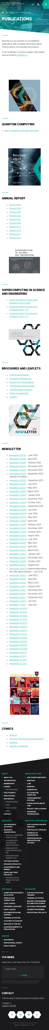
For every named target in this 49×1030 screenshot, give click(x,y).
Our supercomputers (36, 777)
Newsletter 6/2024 (17, 506)
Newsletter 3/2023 (17, 546)
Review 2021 (15, 219)
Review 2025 (15, 205)
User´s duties (10, 909)
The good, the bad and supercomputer (26, 739)
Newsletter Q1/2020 (18, 619)
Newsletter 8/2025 (17, 466)
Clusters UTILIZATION (13, 921)
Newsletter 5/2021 (17, 590)
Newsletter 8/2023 (17, 528)
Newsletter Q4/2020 (18, 608)
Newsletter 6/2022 (17, 565)
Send (24, 975)
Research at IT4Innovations (21, 382)
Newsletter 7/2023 (17, 532)
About (12, 12)
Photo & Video (11, 808)
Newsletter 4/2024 (17, 513)
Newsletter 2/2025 (17, 491)
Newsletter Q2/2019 (18, 630)
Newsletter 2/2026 (17, 459)
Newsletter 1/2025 (17, 495)
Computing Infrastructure (20, 378)
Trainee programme (35, 909)
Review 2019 (15, 227)
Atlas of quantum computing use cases (21, 130)
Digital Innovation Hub (18, 393)
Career (7, 787)
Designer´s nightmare (18, 746)
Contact (7, 814)
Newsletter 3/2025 (17, 488)
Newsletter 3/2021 (17, 597)
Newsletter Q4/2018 (18, 638)
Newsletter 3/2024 (17, 517)
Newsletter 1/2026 (17, 462)
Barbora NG (32, 790)
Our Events (9, 940)
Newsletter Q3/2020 (18, 612)
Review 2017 (15, 234)
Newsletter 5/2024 (17, 510)
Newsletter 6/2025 (17, 473)
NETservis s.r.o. (25, 1025)
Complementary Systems (20, 389)
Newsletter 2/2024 (17, 521)
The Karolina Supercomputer (22, 386)
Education (30, 889)
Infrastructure (33, 774)
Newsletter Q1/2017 (18, 663)
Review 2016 (15, 238)
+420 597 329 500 (9, 1006)
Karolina (31, 780)
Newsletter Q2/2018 (18, 645)
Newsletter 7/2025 (17, 470)
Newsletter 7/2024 (17, 502)
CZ (33, 4)
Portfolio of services (36, 830)
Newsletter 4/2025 (17, 484)
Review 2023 (15, 212)
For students (10, 793)
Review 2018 (15, 230)
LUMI (29, 784)
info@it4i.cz (22, 55)
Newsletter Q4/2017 (18, 652)
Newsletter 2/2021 (17, 601)
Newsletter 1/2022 (17, 586)
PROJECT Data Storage (36, 809)
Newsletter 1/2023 (17, 554)
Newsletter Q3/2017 (18, 656)
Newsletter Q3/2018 (18, 641)
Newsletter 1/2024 (17, 524)
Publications (26, 12)
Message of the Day (12, 924)
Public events (10, 946)
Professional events (13, 943)
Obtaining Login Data (12, 906)
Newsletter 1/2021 (17, 605)
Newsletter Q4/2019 (18, 623)
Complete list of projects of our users (12, 880)
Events (5, 936)
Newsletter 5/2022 (17, 568)
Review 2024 (15, 208)
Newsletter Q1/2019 (18, 634)
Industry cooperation (36, 821)
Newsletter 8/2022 (17, 557)
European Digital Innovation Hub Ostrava (34, 840)
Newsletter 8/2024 (17, 499)
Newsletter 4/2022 (17, 575)
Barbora (30, 787)
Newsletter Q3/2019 (18, 627)
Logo (8, 805)
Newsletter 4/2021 (17, 594)
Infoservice (9, 799)
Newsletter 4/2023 (17, 543)
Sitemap (16, 1025)
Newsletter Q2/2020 (18, 616)
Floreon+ (13, 397)
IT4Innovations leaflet (19, 375)
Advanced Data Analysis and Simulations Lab (12, 843)
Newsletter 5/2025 (17, 480)
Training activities (35, 898)
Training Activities (12, 918)
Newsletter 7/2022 (17, 561)
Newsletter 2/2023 (17, 550)
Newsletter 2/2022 (17, 583)
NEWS (8, 811)
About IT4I (8, 777)
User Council (9, 903)
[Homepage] (13, 4)
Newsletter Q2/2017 (18, 660)
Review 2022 (15, 216)
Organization (10, 780)
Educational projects (37, 912)
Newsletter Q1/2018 (18, 649)
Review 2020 (15, 223)
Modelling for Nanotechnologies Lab (13, 850)
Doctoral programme (36, 906)
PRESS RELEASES (12, 802)
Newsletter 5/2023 (17, 539)
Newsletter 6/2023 (17, 535)
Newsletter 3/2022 (17, 579)
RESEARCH (6, 821)
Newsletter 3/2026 (17, 455)
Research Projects (12, 864)
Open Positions (12, 790)
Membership (9, 784)
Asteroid (13, 735)
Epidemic (13, 742)
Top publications (11, 861)
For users (7, 889)
